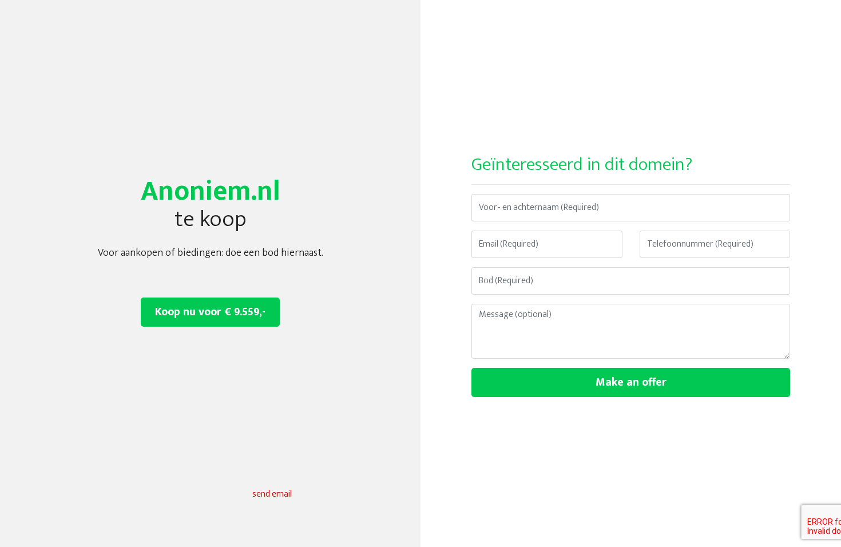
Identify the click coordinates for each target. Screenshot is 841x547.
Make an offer (631, 382)
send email (272, 494)
